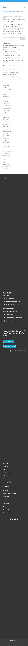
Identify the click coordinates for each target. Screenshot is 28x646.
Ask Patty (7, 503)
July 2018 (5, 112)
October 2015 (6, 135)
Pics (4, 479)
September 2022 (7, 90)
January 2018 (6, 119)
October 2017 (6, 124)
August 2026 (6, 85)
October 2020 (6, 96)
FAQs (4, 470)
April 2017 (5, 129)
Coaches (5, 467)
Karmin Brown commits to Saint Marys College (13, 17)
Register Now (8, 341)
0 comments (10, 21)
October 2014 (6, 142)
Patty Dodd (7, 19)
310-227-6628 (10, 299)
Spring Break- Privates (17, 79)
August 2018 (6, 110)
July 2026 (5, 87)
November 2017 (7, 122)
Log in (4, 162)
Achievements (7, 476)
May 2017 (5, 126)
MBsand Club (7, 490)
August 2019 (6, 103)
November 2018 (7, 106)
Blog (4, 507)
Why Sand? (6, 510)
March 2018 (6, 117)
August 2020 (6, 99)
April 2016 (5, 133)
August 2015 (6, 138)
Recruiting (6, 496)
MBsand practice (14, 72)
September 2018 (7, 108)
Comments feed (7, 166)
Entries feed (6, 164)
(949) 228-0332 (10, 314)
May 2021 (5, 94)
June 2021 (5, 92)
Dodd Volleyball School (10, 493)
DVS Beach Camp (15, 76)
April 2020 (5, 101)
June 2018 (5, 115)
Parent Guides (6, 153)
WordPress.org (6, 168)
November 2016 (7, 131)
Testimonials (7, 473)
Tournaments (7, 513)
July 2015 (5, 140)
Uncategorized (6, 155)
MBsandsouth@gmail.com (14, 317)
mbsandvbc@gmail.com (13, 301)
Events (4, 149)
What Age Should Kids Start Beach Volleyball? (14, 58)
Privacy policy (7, 482)
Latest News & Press (8, 151)
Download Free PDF (9, 346)
